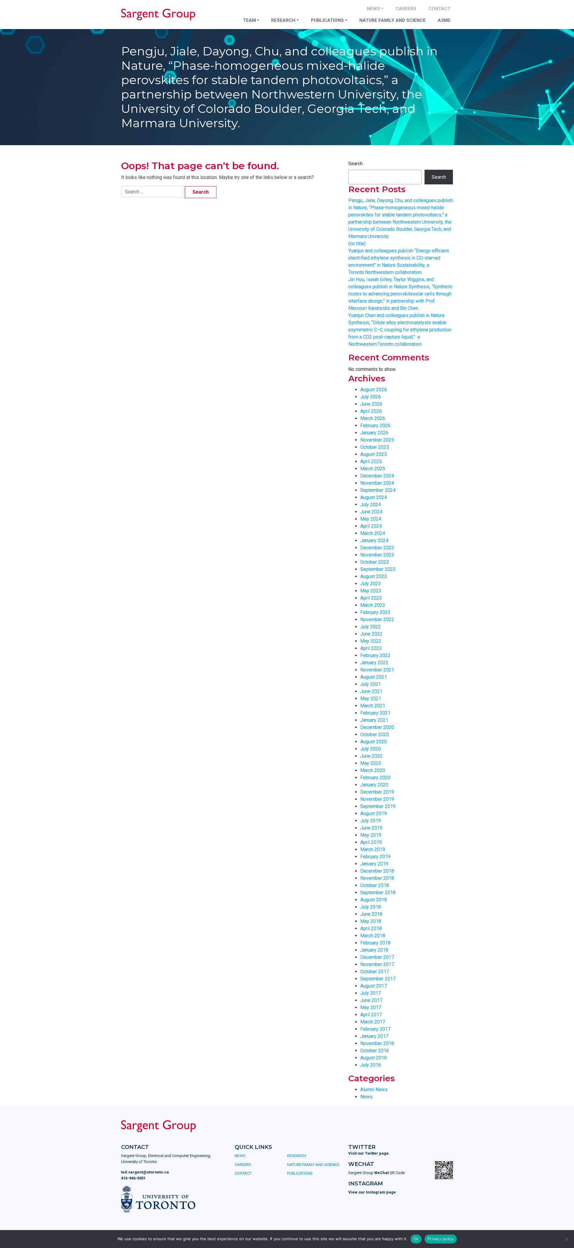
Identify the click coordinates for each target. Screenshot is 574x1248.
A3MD (444, 20)
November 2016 (377, 1043)
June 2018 (371, 914)
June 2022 (371, 634)
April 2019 (371, 842)
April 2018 (371, 928)
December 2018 (377, 871)
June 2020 (371, 756)
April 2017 (371, 1014)
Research (283, 20)
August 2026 (373, 389)
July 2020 (370, 749)
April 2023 (371, 598)
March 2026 (372, 418)
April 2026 (371, 411)
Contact (439, 8)
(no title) (357, 243)
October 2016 (374, 1050)
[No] (567, 1239)
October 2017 (374, 971)
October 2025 (374, 447)
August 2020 (373, 741)
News (373, 8)
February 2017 (375, 1029)
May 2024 (370, 519)
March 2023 (372, 605)
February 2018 (375, 943)
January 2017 (374, 1036)
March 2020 (372, 770)
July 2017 (370, 993)
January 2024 (374, 540)
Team (249, 20)
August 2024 (373, 497)
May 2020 (370, 763)
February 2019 (375, 856)
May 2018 (370, 921)
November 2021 (377, 670)
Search (355, 163)
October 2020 (374, 734)
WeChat (381, 1172)
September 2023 (378, 569)
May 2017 (370, 1007)
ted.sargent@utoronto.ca (145, 1172)
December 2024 (377, 476)
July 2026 (370, 397)
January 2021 (374, 720)
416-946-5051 (133, 1178)
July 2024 (370, 504)
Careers (406, 8)
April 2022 (371, 648)
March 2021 (372, 706)
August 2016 (373, 1058)
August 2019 (373, 813)
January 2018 (374, 950)
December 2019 (377, 792)
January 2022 (374, 662)
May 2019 (370, 835)
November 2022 (377, 619)
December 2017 (377, 957)
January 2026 (374, 433)
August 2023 (373, 576)
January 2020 (374, 785)
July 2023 (370, 583)
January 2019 (374, 864)
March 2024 (372, 533)
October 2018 (374, 885)
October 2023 (374, 562)
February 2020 (375, 777)
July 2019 (370, 821)
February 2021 (375, 713)
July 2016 (370, 1065)
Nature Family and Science (392, 20)
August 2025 (373, 454)
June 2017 (371, 1000)
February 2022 (375, 655)
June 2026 (371, 404)
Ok (416, 1238)
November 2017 (377, 964)
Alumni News (374, 1089)
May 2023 (370, 591)
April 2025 (371, 461)
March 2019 (372, 849)
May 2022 (370, 641)
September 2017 (378, 979)
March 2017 (372, 1022)
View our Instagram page (372, 1192)
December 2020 (377, 727)
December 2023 (377, 548)
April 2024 (371, 526)
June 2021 (371, 691)
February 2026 (375, 425)
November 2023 (377, 555)
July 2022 (370, 627)
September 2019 (378, 806)
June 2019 (371, 828)
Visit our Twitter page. (369, 1153)
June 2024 (371, 512)
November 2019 (377, 799)
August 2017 (373, 986)
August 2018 (373, 900)
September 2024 (378, 490)
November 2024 (377, 483)
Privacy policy (441, 1238)
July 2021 (370, 684)
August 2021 (373, 677)
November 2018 (377, 878)
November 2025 (377, 440)
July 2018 (370, 907)
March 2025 (372, 468)
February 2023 (375, 612)
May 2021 (370, 698)
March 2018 (372, 935)
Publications (327, 20)
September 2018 (378, 892)
